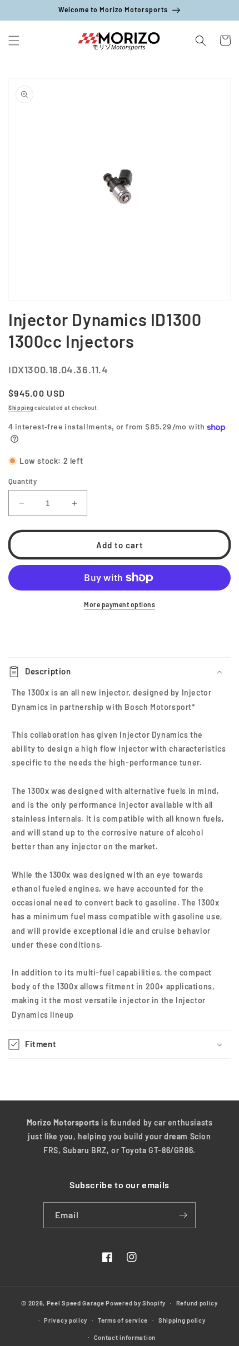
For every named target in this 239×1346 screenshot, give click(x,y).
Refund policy (197, 1303)
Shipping (20, 407)
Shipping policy (182, 1320)
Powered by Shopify (136, 1303)
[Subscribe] (183, 1215)
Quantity (22, 481)
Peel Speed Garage (75, 1303)
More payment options (119, 604)
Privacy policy (65, 1320)
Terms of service (123, 1320)
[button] (14, 40)
